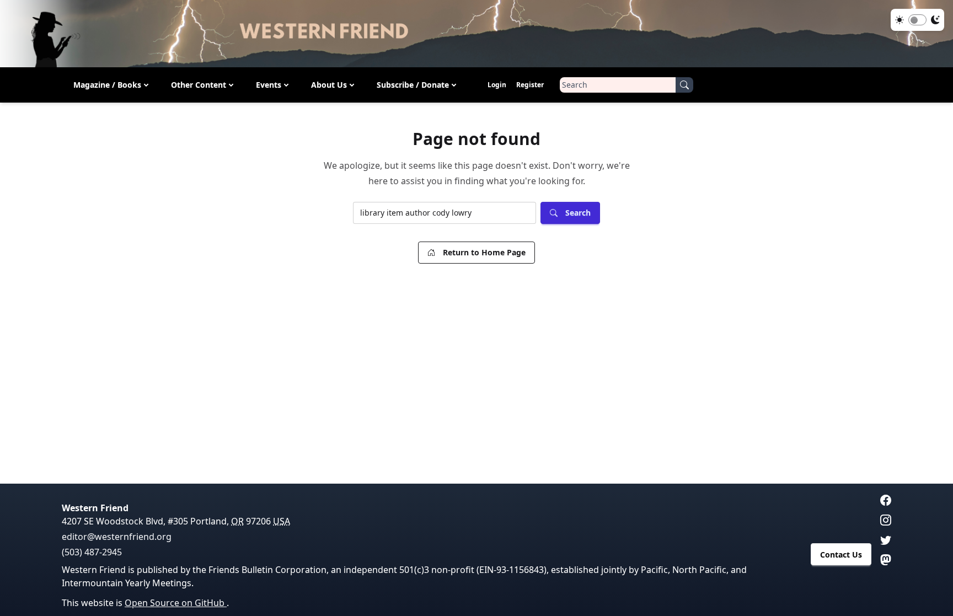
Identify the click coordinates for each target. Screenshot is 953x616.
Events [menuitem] (268, 84)
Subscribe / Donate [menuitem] (413, 84)
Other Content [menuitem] (198, 84)
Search (578, 212)
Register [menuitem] (530, 84)
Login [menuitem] (497, 84)
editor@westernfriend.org (117, 537)
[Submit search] (684, 85)
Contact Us (841, 554)
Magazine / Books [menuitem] (107, 84)
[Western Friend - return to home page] (476, 33)
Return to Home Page (484, 252)
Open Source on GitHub (176, 603)
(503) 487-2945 (92, 552)
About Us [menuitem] (329, 84)
